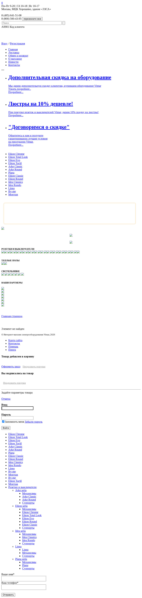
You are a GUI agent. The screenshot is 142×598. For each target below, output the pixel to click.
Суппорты (28, 502)
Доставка (13, 52)
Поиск (12, 349)
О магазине (15, 58)
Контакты (14, 65)
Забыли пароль (33, 421)
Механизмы (29, 493)
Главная (13, 49)
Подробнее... (15, 92)
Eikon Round (15, 178)
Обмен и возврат (18, 55)
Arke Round (15, 169)
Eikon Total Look (18, 157)
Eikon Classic (15, 175)
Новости (13, 61)
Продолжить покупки (34, 366)
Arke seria (20, 490)
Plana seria (21, 559)
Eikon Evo (14, 160)
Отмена (5, 398)
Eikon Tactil (15, 163)
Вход (4, 43)
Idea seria (20, 530)
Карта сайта (15, 340)
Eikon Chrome (16, 153)
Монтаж (13, 194)
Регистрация (17, 43)
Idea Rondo (14, 185)
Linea (11, 188)
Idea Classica (15, 182)
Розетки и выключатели (22, 487)
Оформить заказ (10, 366)
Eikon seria (21, 505)
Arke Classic (15, 166)
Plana (11, 172)
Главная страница (11, 316)
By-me (12, 191)
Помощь (13, 346)
